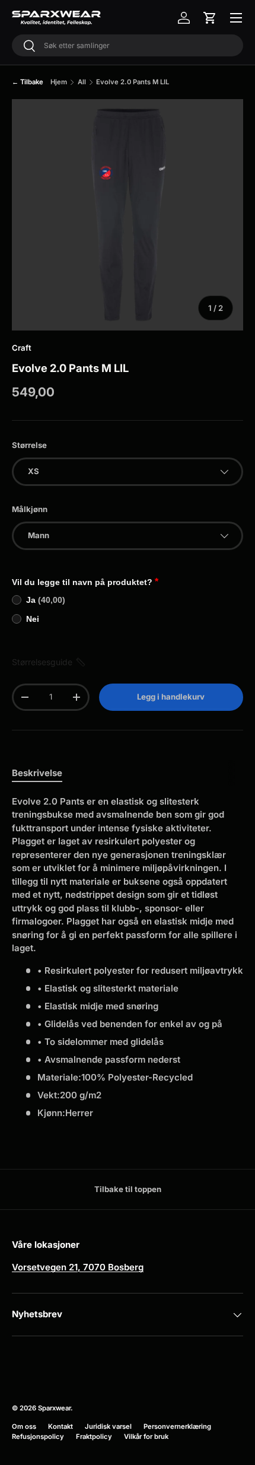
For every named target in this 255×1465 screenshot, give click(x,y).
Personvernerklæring (177, 1426)
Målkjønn (29, 509)
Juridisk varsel (108, 1426)
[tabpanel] (127, 957)
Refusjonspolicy (38, 1436)
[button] (210, 18)
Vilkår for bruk (146, 1436)
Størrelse (29, 445)
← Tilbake (27, 82)
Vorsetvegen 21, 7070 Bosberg (78, 1267)
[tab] (37, 773)
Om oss (24, 1426)
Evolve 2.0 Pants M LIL (132, 82)
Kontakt (60, 1426)
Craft (21, 347)
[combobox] (127, 45)
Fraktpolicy (94, 1436)
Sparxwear (54, 1408)
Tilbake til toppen (127, 1189)
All (82, 82)
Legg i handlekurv (171, 696)
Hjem (58, 82)
